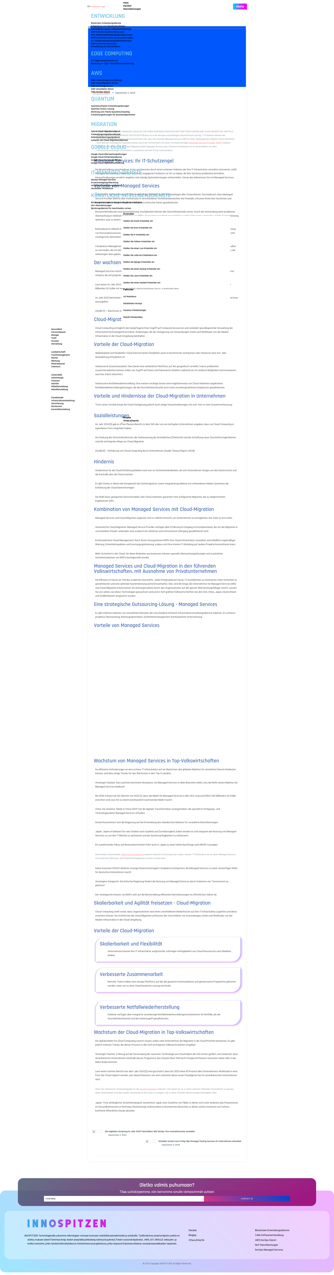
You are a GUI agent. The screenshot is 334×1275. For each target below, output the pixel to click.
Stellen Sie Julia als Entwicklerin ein (140, 255)
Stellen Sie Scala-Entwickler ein (138, 220)
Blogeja (127, 417)
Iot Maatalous (129, 296)
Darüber (127, 5)
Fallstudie (128, 289)
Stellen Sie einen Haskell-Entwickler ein (141, 282)
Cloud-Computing (148, 1089)
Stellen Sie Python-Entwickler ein (138, 241)
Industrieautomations (131, 854)
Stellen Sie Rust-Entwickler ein (137, 227)
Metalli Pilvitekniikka (133, 317)
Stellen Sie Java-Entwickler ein (137, 275)
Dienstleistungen (132, 9)
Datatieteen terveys (132, 303)
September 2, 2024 (117, 1135)
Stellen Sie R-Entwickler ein (136, 234)
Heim (126, 2)
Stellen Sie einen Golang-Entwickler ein (141, 268)
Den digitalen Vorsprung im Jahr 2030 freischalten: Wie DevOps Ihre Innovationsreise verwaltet (150, 1131)
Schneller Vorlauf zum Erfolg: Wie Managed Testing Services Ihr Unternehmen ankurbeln (199, 1141)
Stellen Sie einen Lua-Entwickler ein (140, 248)
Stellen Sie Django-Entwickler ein (138, 261)
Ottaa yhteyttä (130, 420)
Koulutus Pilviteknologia (134, 310)
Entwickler (128, 214)
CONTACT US (247, 1198)
